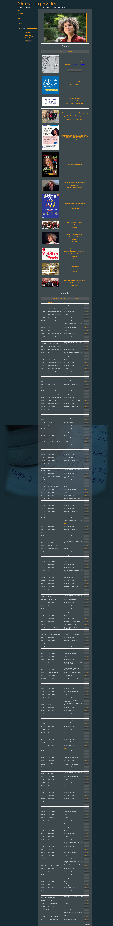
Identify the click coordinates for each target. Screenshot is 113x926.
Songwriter (28, 7)
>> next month (74, 298)
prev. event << (60, 51)
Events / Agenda (22, 21)
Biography (21, 13)
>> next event (70, 51)
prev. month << (56, 298)
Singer (20, 7)
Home (19, 10)
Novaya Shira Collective (59, 7)
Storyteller (37, 7)
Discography (21, 15)
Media (19, 18)
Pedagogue (46, 7)
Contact (20, 23)
